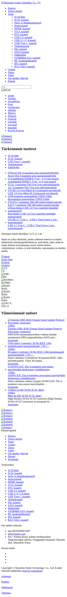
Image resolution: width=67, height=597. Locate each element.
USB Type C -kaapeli (25, 43)
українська (14, 107)
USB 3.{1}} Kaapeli (25, 40)
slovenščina (14, 101)
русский (12, 124)
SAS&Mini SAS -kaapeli (27, 57)
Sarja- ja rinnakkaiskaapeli (27, 22)
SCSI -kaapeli (21, 19)
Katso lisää (7, 259)
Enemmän (13, 340)
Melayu (12, 113)
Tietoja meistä (15, 11)
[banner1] (6, 136)
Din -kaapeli (20, 49)
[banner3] (6, 142)
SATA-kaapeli (21, 52)
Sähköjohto (20, 54)
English (12, 98)
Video (11, 75)
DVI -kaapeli (21, 34)
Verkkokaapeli (21, 46)
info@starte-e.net (16, 533)
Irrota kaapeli (21, 25)
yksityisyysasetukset (32, 570)
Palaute (11, 81)
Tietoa (11, 72)
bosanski (12, 127)
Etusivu (12, 8)
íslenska (12, 110)
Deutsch (12, 116)
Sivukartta (13, 459)
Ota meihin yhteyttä (18, 78)
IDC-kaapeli (20, 63)
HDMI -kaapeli (22, 28)
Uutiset (11, 69)
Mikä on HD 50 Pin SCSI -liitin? (25, 395)
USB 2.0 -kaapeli (23, 37)
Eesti (10, 104)
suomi (11, 95)
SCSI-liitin (19, 17)
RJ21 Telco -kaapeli (24, 66)
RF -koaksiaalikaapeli (25, 60)
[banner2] (6, 139)
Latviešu (12, 121)
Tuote (11, 14)
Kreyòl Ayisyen (16, 130)
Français (12, 119)
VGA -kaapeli (21, 31)
